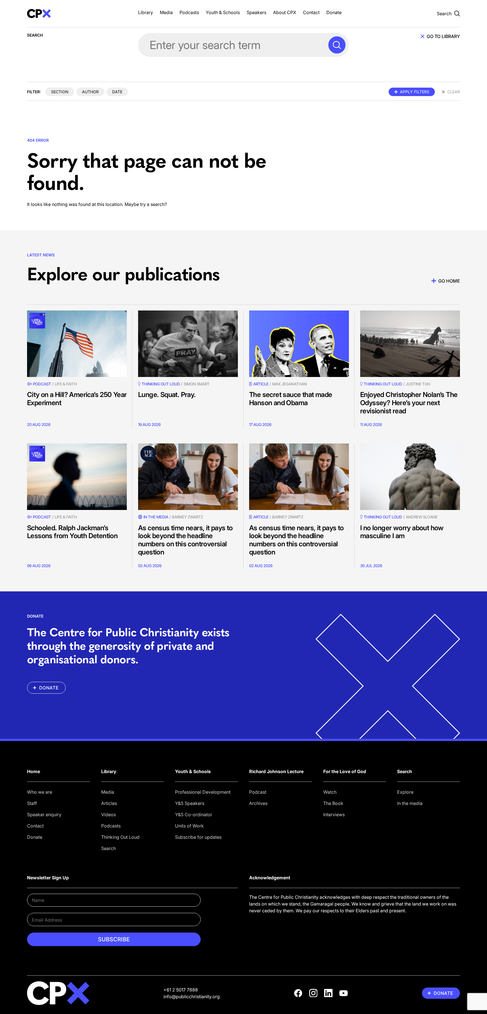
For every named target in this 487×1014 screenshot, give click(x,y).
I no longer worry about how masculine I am (402, 532)
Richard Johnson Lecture (276, 771)
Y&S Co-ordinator (193, 814)
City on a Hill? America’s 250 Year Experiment (77, 398)
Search (108, 848)
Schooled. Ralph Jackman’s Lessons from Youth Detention (72, 532)
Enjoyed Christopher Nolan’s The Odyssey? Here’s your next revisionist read (408, 402)
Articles (109, 803)
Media (166, 12)
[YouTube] (343, 993)
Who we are (39, 792)
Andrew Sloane (422, 516)
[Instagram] (313, 993)
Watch (330, 792)
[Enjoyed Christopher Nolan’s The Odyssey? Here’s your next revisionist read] (410, 343)
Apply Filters (414, 91)
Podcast (42, 383)
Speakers (256, 12)
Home (33, 771)
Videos (108, 814)
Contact (311, 12)
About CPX (284, 12)
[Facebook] (298, 993)
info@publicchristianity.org (191, 996)
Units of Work (189, 826)
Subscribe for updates (198, 837)
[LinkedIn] (328, 993)
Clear (453, 91)
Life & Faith (66, 383)
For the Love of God (344, 771)
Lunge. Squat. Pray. (167, 394)
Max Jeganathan (289, 383)
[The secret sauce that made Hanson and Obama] (299, 343)
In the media (409, 803)
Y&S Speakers (189, 803)
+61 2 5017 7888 (180, 990)
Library (145, 12)
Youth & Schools (223, 12)
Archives (258, 803)
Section (59, 91)
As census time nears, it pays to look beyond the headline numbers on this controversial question (185, 540)
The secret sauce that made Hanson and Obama (290, 398)
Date (117, 91)
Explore (405, 792)
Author (90, 91)
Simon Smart (197, 383)
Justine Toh (418, 383)
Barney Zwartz (187, 516)
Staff (32, 803)
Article (261, 383)
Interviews (334, 814)
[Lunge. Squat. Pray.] (188, 343)
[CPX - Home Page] (77, 13)
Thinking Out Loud (120, 837)
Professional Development (203, 792)
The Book (333, 803)
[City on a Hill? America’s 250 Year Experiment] (77, 343)
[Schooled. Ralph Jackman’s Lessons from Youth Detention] (77, 476)
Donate (334, 12)
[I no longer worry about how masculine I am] (410, 476)
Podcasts (189, 12)
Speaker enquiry (44, 814)
